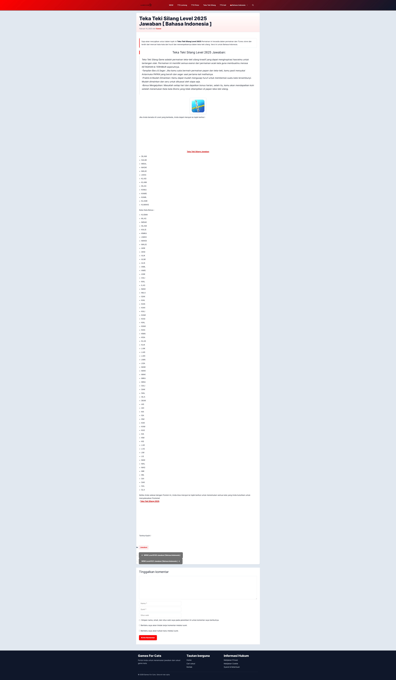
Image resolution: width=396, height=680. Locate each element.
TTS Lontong (182, 5)
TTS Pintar (195, 5)
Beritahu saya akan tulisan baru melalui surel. (160, 631)
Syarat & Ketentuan (232, 667)
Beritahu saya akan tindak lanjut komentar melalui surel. (164, 625)
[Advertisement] (198, 134)
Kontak (189, 667)
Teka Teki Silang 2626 (149, 501)
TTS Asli (223, 5)
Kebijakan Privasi (231, 660)
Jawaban (143, 547)
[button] (253, 5)
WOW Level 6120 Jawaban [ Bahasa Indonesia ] (162, 555)
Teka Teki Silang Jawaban (198, 152)
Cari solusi (191, 664)
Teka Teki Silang (209, 5)
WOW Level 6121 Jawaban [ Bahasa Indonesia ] (159, 561)
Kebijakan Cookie (231, 664)
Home (189, 660)
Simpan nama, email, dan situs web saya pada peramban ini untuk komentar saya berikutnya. (180, 620)
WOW (171, 5)
